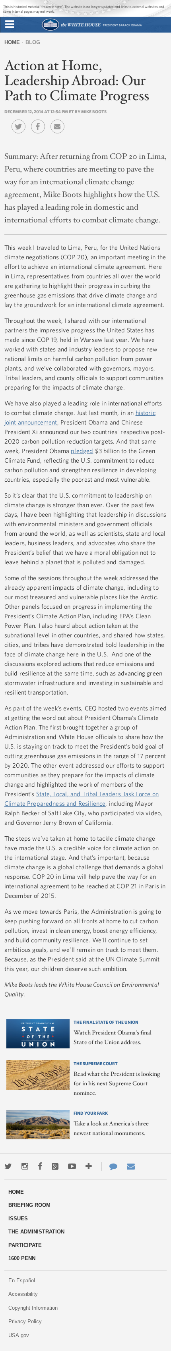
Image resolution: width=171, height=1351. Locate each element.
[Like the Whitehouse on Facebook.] (40, 1166)
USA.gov (18, 1335)
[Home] (91, 30)
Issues (18, 1219)
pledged (82, 450)
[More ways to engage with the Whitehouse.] (89, 1166)
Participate (25, 1245)
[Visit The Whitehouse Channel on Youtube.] (72, 1166)
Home (12, 42)
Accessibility (23, 1294)
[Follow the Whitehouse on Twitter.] (8, 1166)
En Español (21, 1280)
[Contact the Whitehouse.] (109, 1166)
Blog (32, 42)
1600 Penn (21, 1258)
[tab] (9, 25)
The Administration (36, 1232)
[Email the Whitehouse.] (131, 1166)
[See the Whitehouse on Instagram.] (24, 1166)
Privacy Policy (25, 1321)
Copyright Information (33, 1308)
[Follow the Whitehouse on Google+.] (55, 1166)
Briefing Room (29, 1205)
